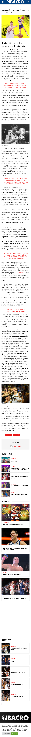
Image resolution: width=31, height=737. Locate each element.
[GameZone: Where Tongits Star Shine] (15, 512)
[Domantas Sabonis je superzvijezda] (6, 485)
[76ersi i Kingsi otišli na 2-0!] (6, 695)
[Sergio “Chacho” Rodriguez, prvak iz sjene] (6, 476)
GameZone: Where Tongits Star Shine (13, 524)
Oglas (4, 572)
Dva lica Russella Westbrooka (18, 672)
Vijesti (13, 682)
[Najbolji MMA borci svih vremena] (15, 562)
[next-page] (5, 704)
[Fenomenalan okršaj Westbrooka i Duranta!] (6, 648)
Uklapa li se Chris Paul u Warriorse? (17, 460)
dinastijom (21, 272)
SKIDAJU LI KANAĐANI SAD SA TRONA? (19, 494)
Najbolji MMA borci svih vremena (12, 574)
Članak (12, 492)
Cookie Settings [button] (6, 733)
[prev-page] (2, 704)
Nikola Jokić (8, 435)
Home (3, 7)
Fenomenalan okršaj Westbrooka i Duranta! (19, 648)
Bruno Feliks (17, 447)
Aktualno (13, 475)
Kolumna (8, 7)
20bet (3, 216)
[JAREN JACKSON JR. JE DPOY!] (6, 683)
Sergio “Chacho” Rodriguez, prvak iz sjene (19, 477)
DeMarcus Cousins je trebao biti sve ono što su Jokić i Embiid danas (20, 469)
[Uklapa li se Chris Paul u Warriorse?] (6, 460)
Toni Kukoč (16, 435)
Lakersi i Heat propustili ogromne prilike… (19, 660)
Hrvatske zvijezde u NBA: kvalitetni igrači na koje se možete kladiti (15, 549)
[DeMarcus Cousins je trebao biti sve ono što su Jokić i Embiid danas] (6, 468)
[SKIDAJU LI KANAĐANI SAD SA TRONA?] (6, 493)
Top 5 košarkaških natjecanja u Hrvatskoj (14, 598)
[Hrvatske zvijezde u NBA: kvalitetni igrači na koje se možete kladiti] (15, 536)
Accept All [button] (14, 733)
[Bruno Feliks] (11, 446)
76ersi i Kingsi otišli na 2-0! (17, 696)
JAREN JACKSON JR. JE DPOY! (17, 684)
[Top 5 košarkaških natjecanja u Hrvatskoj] (15, 586)
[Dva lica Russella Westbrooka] (6, 671)
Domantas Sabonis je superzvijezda (20, 486)
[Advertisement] (15, 619)
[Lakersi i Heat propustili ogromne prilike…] (6, 660)
